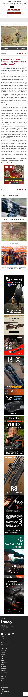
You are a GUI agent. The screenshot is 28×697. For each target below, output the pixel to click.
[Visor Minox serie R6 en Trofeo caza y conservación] (14, 345)
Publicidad (3, 652)
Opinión (2, 678)
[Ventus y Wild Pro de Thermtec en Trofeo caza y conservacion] (14, 435)
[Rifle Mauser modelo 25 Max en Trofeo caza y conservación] (14, 324)
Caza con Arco (4, 670)
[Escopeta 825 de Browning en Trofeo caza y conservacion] (14, 294)
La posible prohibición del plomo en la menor (14, 219)
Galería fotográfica (5, 691)
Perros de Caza (4, 662)
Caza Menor (3, 668)
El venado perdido (14, 243)
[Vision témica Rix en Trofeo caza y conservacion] (14, 375)
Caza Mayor (3, 666)
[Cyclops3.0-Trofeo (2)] (14, 594)
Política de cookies (5, 644)
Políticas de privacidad (5, 642)
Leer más (16, 7)
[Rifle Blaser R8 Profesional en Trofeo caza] (14, 475)
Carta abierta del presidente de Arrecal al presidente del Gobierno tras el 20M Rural (14, 268)
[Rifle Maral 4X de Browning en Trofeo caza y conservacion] (14, 515)
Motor (2, 674)
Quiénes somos (4, 650)
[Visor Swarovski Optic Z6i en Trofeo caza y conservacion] (14, 555)
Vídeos (2, 689)
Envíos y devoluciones (5, 640)
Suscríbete (14, 13)
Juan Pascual (7, 24)
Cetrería (2, 682)
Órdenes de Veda (4, 687)
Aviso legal (3, 638)
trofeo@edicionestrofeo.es (5, 629)
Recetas (2, 693)
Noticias (2, 660)
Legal (2, 685)
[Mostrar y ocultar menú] (2, 20)
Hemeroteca (3, 680)
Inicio (2, 658)
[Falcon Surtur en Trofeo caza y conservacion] (14, 405)
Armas (2, 664)
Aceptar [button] (12, 6)
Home (2, 24)
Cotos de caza (4, 672)
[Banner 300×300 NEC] (14, 174)
